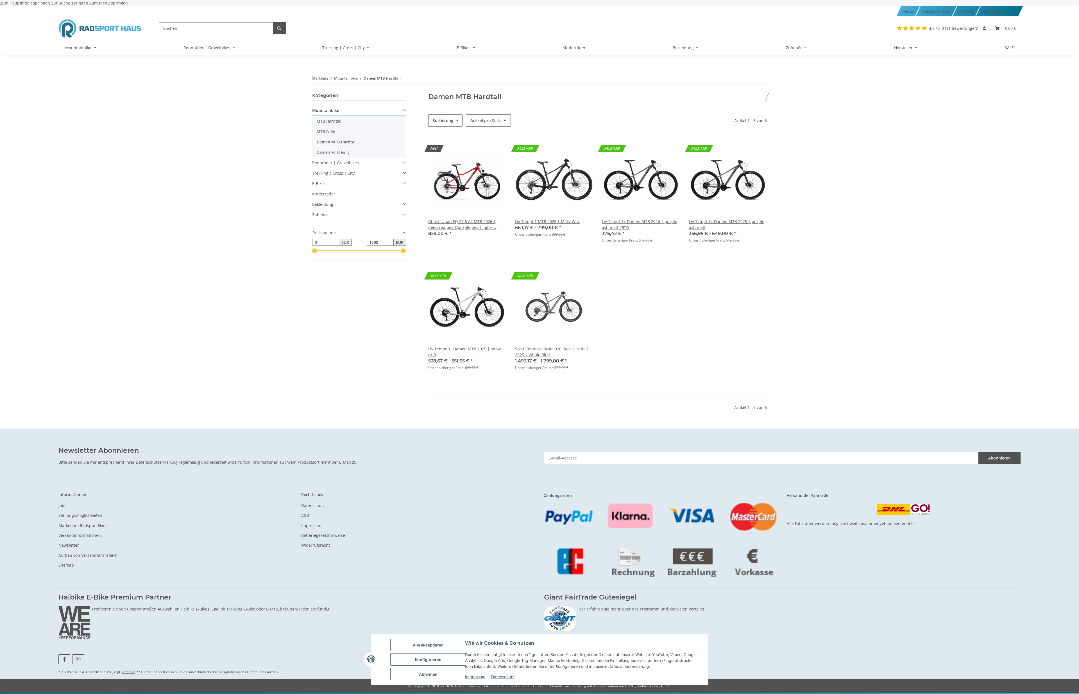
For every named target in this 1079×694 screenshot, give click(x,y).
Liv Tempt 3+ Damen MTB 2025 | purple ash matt (726, 224)
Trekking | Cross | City (333, 173)
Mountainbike (325, 110)
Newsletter (68, 545)
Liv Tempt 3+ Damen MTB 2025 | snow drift (464, 351)
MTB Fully (326, 131)
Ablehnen (428, 674)
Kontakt (966, 11)
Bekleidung (322, 204)
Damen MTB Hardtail (337, 142)
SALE (1009, 47)
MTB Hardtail (329, 121)
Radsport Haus (937, 11)
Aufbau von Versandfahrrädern (87, 555)
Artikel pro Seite (486, 120)
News (908, 11)
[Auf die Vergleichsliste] (670, 150)
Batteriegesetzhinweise (323, 535)
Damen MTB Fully (333, 152)
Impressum (475, 676)
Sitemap (66, 565)
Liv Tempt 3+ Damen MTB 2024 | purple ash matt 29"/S (639, 224)
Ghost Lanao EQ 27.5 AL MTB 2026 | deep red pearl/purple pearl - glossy (462, 224)
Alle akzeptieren (428, 645)
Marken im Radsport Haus (83, 525)
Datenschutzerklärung (157, 462)
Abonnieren (999, 458)
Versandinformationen (79, 535)
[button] (984, 28)
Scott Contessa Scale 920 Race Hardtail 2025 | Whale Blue (551, 351)
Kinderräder (323, 194)
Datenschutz (502, 676)
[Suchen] (279, 28)
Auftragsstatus (997, 11)
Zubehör (320, 214)
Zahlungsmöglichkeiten (80, 515)
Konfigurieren (428, 659)
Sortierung (443, 120)
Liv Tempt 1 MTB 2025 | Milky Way (547, 221)
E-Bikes (319, 183)
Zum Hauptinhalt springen (25, 3)
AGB (305, 515)
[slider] (314, 251)
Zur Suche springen (70, 3)
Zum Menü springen (108, 3)
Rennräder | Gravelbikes (335, 162)
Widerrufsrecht (315, 545)
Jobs (62, 505)
